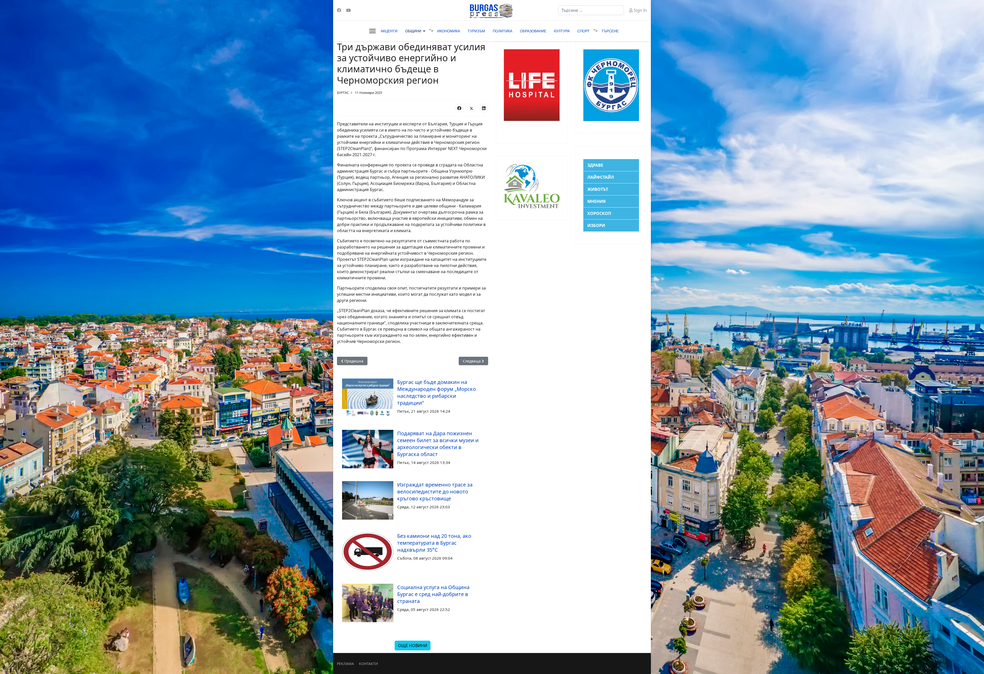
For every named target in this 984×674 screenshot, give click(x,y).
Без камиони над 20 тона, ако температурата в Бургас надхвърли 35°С (434, 542)
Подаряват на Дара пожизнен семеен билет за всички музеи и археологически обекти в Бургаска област (438, 444)
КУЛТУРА (562, 31)
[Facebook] (339, 10)
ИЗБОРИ (596, 225)
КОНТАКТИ (368, 663)
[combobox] (591, 10)
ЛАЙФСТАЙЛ (600, 177)
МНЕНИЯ (596, 201)
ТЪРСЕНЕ (610, 31)
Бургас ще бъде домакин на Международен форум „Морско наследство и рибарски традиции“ (436, 392)
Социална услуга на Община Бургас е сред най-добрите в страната (433, 594)
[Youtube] (348, 10)
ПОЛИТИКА (502, 31)
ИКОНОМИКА (448, 31)
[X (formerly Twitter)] (471, 108)
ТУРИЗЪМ (476, 31)
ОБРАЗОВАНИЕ (533, 31)
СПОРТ (583, 31)
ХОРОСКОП (599, 213)
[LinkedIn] (483, 108)
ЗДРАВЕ (595, 165)
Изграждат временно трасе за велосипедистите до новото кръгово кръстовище (435, 491)
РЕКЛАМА (345, 663)
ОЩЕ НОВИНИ (412, 645)
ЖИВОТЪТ (597, 189)
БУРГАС (343, 92)
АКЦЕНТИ (389, 31)
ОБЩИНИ (413, 31)
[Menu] (372, 31)
